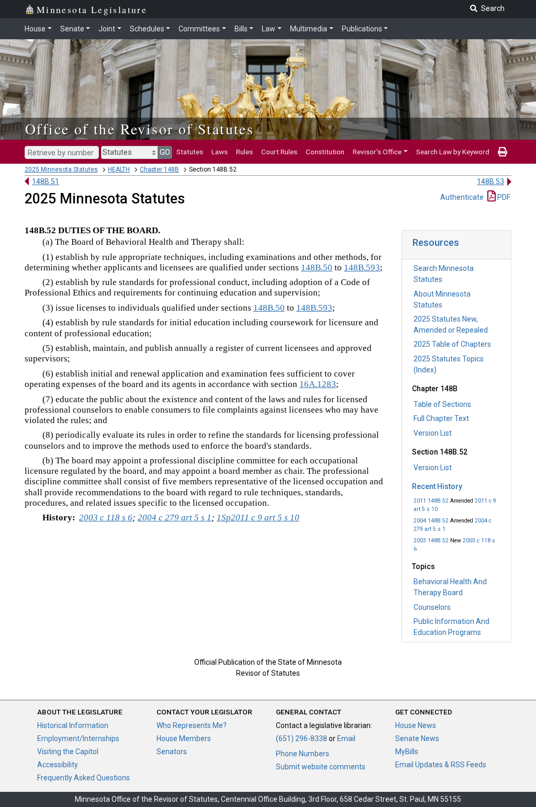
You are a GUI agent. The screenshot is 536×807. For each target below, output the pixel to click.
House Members (184, 738)
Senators (172, 751)
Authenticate (462, 197)
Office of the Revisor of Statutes (139, 129)
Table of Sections (442, 404)
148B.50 (316, 267)
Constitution (325, 151)
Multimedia (308, 29)
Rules (244, 151)
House (35, 29)
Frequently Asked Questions (83, 778)
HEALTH (119, 169)
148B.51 (45, 181)
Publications (362, 29)
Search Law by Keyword (452, 151)
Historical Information (72, 725)
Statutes (189, 151)
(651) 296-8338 (301, 738)
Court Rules (279, 151)
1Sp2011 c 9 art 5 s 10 (258, 517)
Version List (433, 433)
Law (268, 29)
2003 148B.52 (431, 540)
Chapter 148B (159, 169)
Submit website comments (320, 767)
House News (415, 725)
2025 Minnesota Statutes (61, 169)
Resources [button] (435, 242)
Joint (106, 29)
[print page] (502, 152)
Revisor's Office (377, 151)
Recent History (437, 486)
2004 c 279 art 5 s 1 (174, 517)
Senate (72, 29)
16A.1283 (317, 384)
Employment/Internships (78, 738)
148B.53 (490, 181)
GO (165, 152)
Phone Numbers (302, 753)
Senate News (417, 738)
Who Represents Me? (192, 725)
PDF (503, 197)
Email (346, 738)
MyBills (406, 751)
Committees (199, 29)
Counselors (432, 607)
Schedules (147, 29)
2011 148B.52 (431, 500)
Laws (219, 151)
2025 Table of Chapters (452, 344)
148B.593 (362, 267)
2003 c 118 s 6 (105, 517)
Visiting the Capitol (67, 751)
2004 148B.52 (431, 520)
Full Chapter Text (441, 418)
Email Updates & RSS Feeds (440, 764)
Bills (241, 29)
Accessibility (57, 764)
